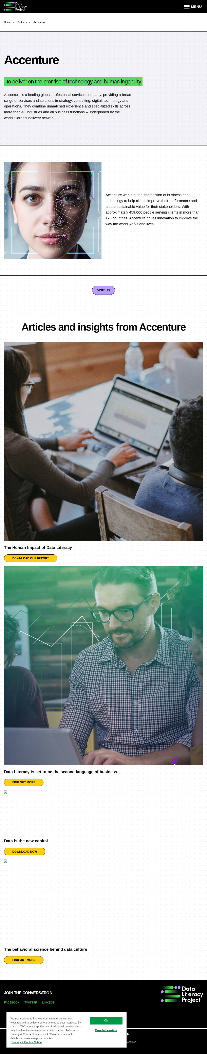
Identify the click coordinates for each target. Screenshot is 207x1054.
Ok (106, 1020)
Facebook (11, 1002)
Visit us (103, 290)
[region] (66, 1030)
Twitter (30, 1002)
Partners (22, 22)
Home (7, 22)
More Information (106, 1030)
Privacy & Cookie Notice (27, 1042)
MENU (196, 7)
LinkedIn (48, 1002)
